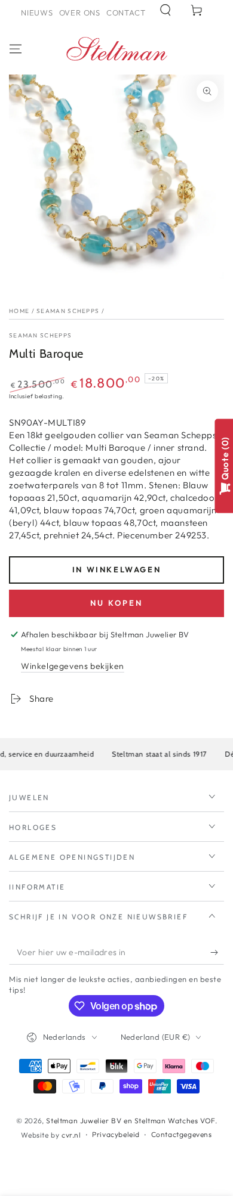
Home (19, 311)
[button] (165, 10)
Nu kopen (116, 603)
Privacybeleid (116, 1134)
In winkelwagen (116, 569)
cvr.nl (71, 1134)
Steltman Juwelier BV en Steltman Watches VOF (130, 1120)
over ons (79, 12)
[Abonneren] (217, 953)
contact (125, 12)
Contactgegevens (181, 1134)
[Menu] (15, 49)
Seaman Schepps (67, 311)
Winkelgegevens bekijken (72, 666)
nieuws (37, 12)
